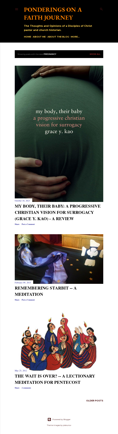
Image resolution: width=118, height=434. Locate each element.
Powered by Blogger (61, 419)
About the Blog (58, 36)
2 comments (26, 388)
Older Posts (94, 400)
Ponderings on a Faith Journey (53, 13)
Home (27, 36)
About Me (39, 36)
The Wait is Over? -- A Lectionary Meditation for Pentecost (55, 379)
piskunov (67, 425)
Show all (95, 54)
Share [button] (17, 224)
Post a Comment (28, 224)
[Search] (101, 8)
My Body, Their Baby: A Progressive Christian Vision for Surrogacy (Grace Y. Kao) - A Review (58, 212)
